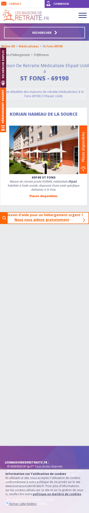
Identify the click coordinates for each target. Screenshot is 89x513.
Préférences (41, 55)
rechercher (42, 32)
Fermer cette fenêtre (23, 504)
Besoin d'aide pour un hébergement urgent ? (46, 217)
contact (15, 3)
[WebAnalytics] (14, 453)
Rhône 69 (8, 46)
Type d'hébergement (16, 55)
